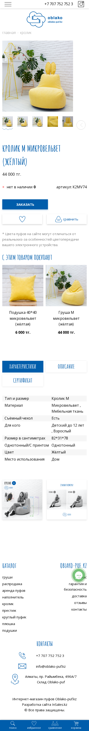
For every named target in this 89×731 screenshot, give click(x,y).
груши (7, 577)
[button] (81, 125)
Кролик (25, 32)
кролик (7, 603)
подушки (9, 630)
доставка (79, 596)
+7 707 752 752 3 (58, 3)
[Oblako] (44, 19)
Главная (9, 32)
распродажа (12, 583)
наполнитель (13, 597)
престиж (9, 610)
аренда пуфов (13, 590)
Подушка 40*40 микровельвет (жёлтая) (23, 318)
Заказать (25, 204)
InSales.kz (59, 704)
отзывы (80, 602)
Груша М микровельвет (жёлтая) (66, 318)
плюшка (8, 623)
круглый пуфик (14, 617)
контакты (79, 609)
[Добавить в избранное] (22, 219)
